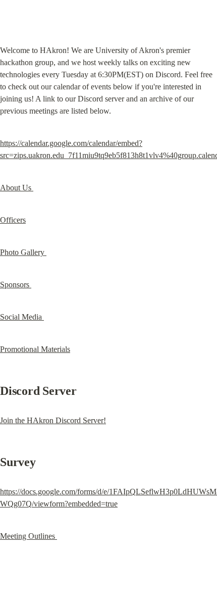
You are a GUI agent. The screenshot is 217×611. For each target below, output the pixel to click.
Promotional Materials (35, 349)
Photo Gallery (23, 252)
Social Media (22, 317)
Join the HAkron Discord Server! (53, 420)
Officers (13, 220)
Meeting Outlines (28, 536)
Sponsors (15, 284)
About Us (16, 187)
